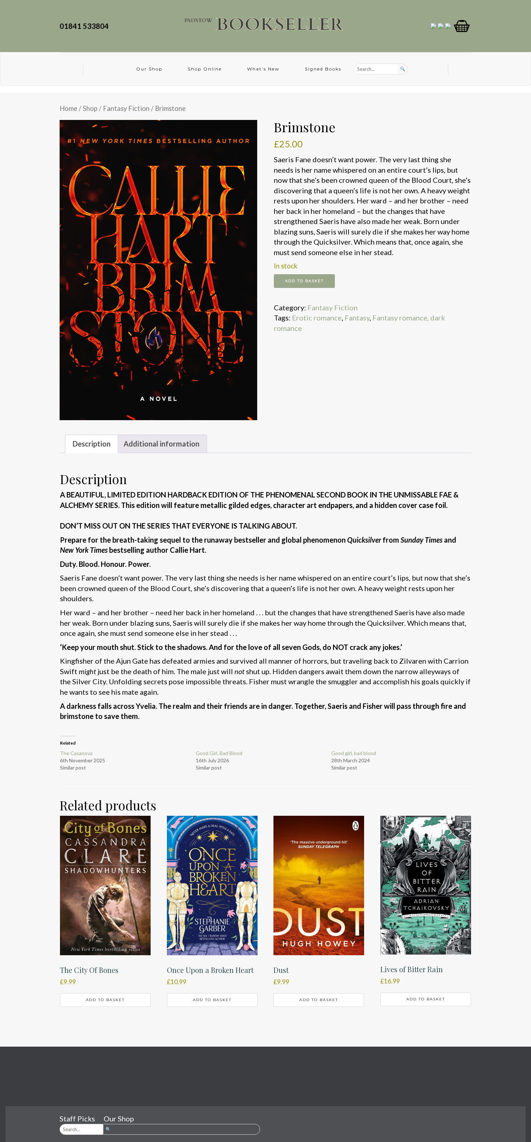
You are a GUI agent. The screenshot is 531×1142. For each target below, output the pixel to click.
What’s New (263, 69)
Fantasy (357, 317)
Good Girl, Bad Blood (219, 753)
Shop (90, 108)
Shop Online (205, 69)
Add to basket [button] (105, 999)
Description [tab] (92, 443)
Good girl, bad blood (353, 753)
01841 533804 (86, 26)
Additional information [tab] (161, 443)
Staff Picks (77, 1118)
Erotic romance (317, 317)
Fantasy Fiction (126, 108)
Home (68, 108)
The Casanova (76, 753)
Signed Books (323, 69)
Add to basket (304, 281)
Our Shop (149, 69)
